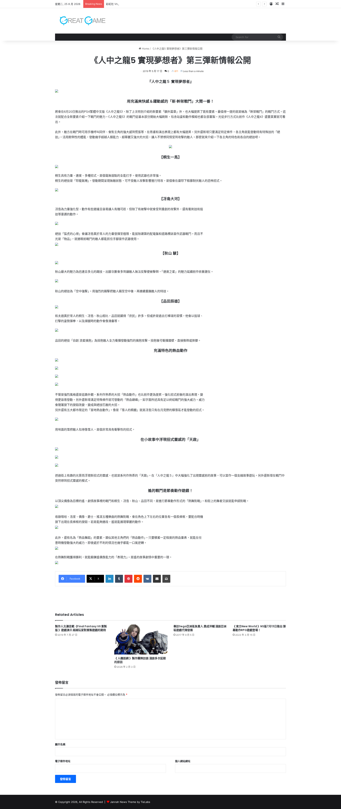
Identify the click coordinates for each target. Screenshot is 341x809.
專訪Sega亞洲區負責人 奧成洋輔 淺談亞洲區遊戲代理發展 (199, 628)
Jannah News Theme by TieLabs (130, 801)
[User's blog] (80, 21)
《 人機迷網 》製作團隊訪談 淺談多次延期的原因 (140, 660)
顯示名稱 (60, 744)
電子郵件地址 (62, 761)
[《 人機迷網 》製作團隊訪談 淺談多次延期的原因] (141, 640)
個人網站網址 (182, 761)
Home (145, 48)
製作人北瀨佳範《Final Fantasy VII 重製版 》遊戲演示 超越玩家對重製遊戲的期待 (81, 628)
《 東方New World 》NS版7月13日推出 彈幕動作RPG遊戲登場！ (259, 628)
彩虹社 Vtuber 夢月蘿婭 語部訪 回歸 (127, 4)
